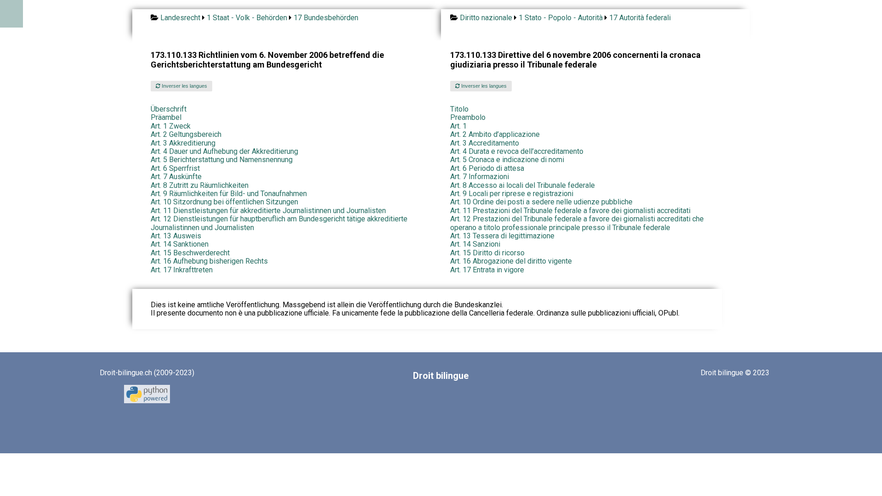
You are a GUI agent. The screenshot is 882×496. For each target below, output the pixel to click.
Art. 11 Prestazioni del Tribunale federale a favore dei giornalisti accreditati (570, 210)
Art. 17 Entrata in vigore (487, 269)
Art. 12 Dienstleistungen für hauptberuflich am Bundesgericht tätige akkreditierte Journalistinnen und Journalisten (279, 222)
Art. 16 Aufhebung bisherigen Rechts (209, 261)
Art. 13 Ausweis (176, 235)
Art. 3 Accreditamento (484, 143)
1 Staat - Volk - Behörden (247, 17)
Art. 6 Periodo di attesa (487, 168)
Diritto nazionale (486, 17)
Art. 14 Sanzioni (475, 244)
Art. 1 (458, 126)
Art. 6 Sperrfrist (175, 168)
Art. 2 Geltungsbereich (186, 134)
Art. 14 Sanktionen (180, 244)
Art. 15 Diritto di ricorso (487, 252)
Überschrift (169, 109)
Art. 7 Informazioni (479, 176)
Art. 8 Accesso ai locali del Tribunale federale (522, 185)
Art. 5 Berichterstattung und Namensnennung (222, 159)
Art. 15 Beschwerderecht (190, 252)
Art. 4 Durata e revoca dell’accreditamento (516, 151)
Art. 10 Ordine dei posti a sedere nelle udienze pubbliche (541, 201)
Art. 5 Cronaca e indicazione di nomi (507, 159)
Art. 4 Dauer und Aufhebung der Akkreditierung (224, 151)
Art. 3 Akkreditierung (183, 143)
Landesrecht (180, 17)
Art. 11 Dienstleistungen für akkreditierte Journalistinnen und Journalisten (268, 210)
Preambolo (468, 117)
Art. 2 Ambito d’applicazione (495, 134)
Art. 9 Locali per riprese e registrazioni (511, 193)
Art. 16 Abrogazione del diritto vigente (511, 261)
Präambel (166, 117)
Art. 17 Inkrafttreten (182, 269)
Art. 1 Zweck (171, 126)
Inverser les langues (183, 86)
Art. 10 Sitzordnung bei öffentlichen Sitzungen (224, 201)
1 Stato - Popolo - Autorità (561, 17)
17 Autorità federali (640, 17)
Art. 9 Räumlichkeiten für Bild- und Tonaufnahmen (229, 193)
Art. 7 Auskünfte (176, 176)
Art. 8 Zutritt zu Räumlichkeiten (200, 185)
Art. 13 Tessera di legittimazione (502, 235)
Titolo (459, 109)
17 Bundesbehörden (326, 17)
